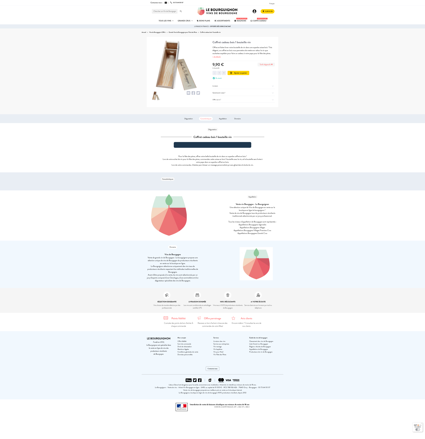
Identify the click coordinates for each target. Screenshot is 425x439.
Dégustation (188, 118)
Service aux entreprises (221, 344)
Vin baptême (217, 349)
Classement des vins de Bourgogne (261, 341)
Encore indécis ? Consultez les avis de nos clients (246, 325)
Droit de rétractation (185, 346)
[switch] (417, 429)
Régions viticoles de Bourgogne (260, 346)
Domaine (237, 118)
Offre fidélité (182, 341)
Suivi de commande (184, 344)
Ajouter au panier (238, 73)
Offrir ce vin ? (216, 100)
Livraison (215, 86)
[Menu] (421, 423)
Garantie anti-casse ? (218, 93)
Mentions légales (183, 349)
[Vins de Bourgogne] (217, 11)
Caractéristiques (205, 118)
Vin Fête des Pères (219, 354)
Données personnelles (185, 354)
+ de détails (216, 56)
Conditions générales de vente (188, 352)
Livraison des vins (219, 341)
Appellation (223, 118)
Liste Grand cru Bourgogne (258, 344)
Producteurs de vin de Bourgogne (260, 352)
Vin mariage (217, 346)
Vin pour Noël (218, 352)
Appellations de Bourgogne (258, 349)
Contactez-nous (212, 368)
